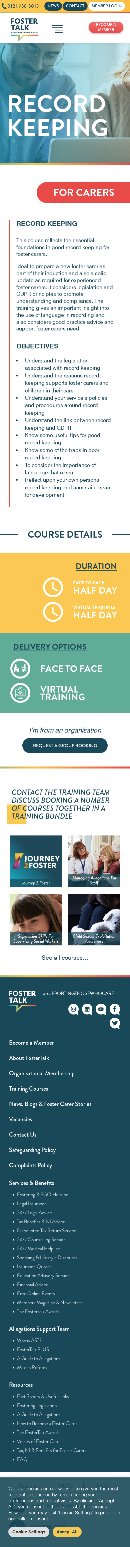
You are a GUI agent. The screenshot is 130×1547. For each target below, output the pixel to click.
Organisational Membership (42, 1073)
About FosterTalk (29, 1058)
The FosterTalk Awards (38, 1432)
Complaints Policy (30, 1165)
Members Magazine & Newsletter (49, 1302)
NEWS (53, 6)
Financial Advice (32, 1284)
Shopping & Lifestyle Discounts (47, 1257)
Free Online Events (36, 1293)
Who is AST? (29, 1340)
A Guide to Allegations (38, 1358)
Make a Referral (32, 1367)
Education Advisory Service (43, 1275)
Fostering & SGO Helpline (42, 1194)
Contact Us (22, 1134)
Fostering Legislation (37, 1405)
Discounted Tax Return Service (46, 1230)
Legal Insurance (32, 1203)
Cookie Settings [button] (28, 1531)
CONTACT (75, 6)
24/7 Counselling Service (41, 1239)
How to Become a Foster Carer (47, 1423)
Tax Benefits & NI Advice (41, 1221)
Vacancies (20, 1119)
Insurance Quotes (34, 1266)
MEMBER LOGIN (107, 6)
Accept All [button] (67, 1531)
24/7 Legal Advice (34, 1212)
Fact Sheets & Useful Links (43, 1396)
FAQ (22, 1459)
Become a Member (31, 1042)
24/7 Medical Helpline (38, 1248)
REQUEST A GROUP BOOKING (65, 745)
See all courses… (65, 957)
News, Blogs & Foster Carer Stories (50, 1104)
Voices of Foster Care (38, 1441)
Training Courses (28, 1088)
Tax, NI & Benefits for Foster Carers (52, 1450)
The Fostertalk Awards (38, 1311)
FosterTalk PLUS (33, 1349)
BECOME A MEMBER (106, 27)
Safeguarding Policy (32, 1150)
